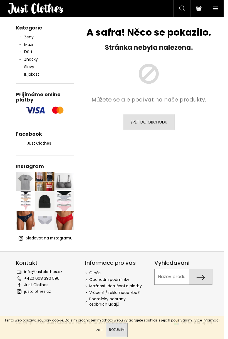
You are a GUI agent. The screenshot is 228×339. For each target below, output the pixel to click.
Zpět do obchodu (148, 122)
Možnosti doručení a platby (115, 286)
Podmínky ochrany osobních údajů (107, 301)
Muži (28, 44)
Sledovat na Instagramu (49, 238)
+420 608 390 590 (42, 278)
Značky (31, 59)
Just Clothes (39, 143)
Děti (28, 52)
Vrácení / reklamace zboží (114, 292)
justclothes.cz (37, 291)
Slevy (29, 67)
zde (99, 329)
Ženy (29, 37)
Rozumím (117, 329)
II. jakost (31, 74)
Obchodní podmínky (109, 279)
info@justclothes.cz (43, 271)
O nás (95, 273)
